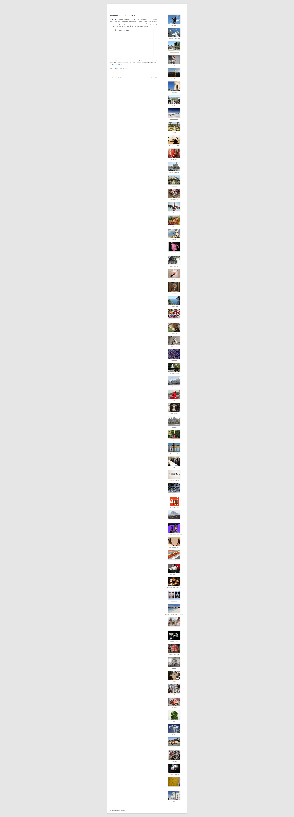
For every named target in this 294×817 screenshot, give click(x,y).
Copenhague (167, 9)
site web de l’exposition (116, 64)
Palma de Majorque (147, 9)
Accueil (112, 9)
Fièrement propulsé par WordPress (117, 810)
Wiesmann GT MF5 (115, 78)
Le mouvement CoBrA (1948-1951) (148, 78)
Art (125, 68)
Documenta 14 (121, 9)
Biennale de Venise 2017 (133, 9)
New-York (158, 9)
